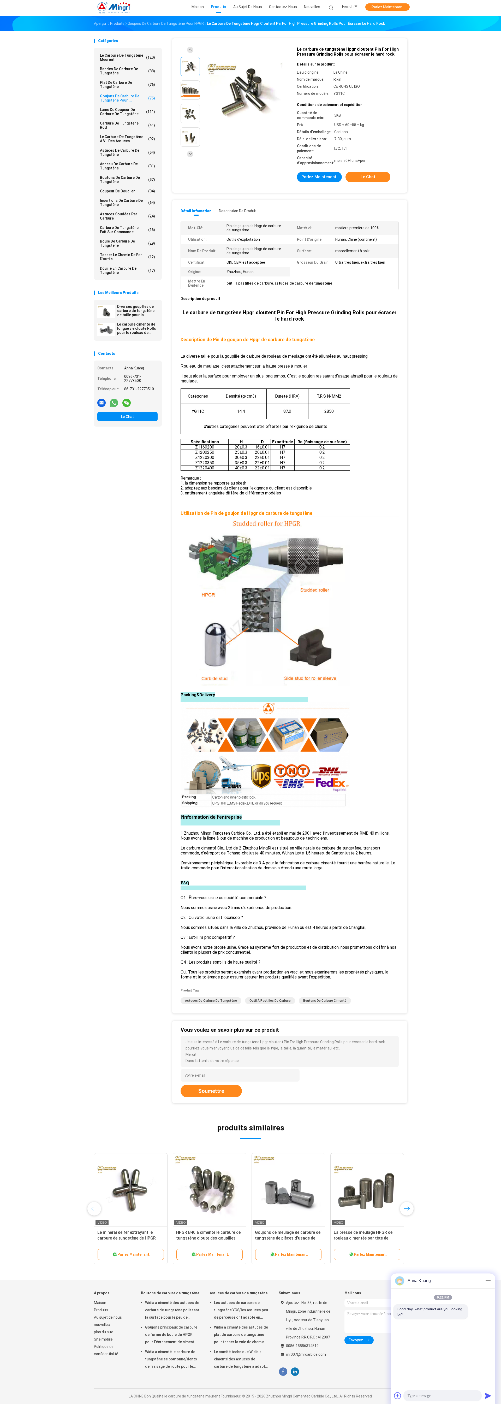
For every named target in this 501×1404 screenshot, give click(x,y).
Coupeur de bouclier (127, 191)
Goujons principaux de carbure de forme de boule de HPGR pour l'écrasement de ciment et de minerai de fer (172, 1335)
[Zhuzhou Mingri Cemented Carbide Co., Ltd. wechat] (126, 402)
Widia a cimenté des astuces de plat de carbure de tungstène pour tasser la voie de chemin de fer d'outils (241, 1335)
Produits (101, 1310)
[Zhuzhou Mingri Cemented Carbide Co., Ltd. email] (101, 402)
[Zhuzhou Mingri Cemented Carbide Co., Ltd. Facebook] (283, 1371)
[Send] (488, 1395)
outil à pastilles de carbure (270, 1000)
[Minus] (488, 1281)
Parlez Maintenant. (387, 7)
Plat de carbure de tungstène (127, 84)
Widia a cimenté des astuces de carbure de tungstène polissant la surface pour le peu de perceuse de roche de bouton (172, 1311)
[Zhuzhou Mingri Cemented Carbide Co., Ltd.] (114, 8)
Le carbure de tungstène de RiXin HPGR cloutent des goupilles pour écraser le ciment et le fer (129, 1238)
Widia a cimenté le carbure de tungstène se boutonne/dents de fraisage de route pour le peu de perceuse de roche (171, 1360)
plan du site (103, 1332)
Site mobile (103, 1339)
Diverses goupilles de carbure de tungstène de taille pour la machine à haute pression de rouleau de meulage (137, 310)
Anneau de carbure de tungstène (127, 166)
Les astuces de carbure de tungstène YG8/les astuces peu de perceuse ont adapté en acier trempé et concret (241, 1311)
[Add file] (397, 1395)
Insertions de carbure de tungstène (127, 202)
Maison (100, 1303)
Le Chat (127, 417)
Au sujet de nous (108, 1317)
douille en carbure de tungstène (127, 270)
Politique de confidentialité (106, 1350)
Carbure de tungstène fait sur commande (127, 230)
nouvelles (102, 1325)
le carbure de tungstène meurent (127, 57)
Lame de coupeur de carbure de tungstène (127, 112)
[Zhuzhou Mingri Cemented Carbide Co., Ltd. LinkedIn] (295, 1371)
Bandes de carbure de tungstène (127, 71)
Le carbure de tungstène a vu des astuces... (127, 139)
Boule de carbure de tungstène (127, 243)
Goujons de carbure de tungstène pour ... (127, 98)
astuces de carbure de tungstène (127, 152)
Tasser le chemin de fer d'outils (127, 257)
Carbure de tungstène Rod (127, 125)
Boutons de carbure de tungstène (127, 179)
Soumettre (211, 1091)
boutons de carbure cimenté (325, 1000)
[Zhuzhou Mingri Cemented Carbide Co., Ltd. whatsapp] (114, 402)
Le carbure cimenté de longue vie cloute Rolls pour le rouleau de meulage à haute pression (136, 328)
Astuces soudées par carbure (127, 216)
